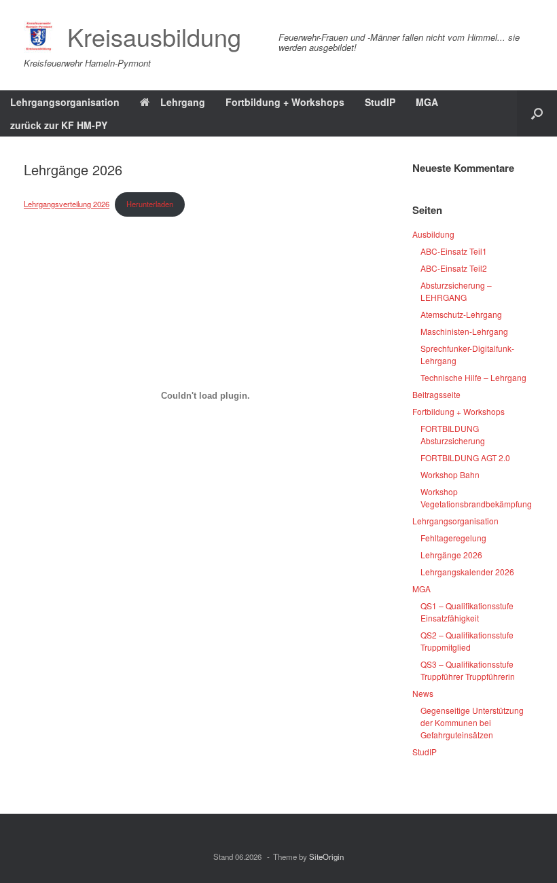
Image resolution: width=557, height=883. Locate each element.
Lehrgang (182, 102)
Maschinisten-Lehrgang (464, 331)
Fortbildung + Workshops (285, 102)
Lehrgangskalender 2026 (467, 571)
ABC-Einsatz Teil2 (453, 268)
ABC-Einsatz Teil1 (453, 251)
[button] (537, 113)
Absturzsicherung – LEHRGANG (456, 291)
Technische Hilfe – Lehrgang (473, 377)
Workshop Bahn (450, 474)
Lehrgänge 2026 (451, 554)
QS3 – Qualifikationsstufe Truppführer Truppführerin (467, 670)
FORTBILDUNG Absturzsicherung (452, 434)
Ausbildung (433, 234)
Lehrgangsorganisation (65, 102)
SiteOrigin (326, 856)
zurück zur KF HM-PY (58, 125)
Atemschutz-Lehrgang (461, 314)
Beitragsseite (436, 394)
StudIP (380, 102)
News (422, 693)
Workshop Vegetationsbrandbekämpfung (476, 497)
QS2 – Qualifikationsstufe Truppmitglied (467, 641)
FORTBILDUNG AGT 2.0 (465, 457)
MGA (427, 102)
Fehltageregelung (453, 537)
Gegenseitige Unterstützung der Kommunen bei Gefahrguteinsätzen (472, 722)
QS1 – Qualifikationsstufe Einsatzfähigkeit (467, 612)
